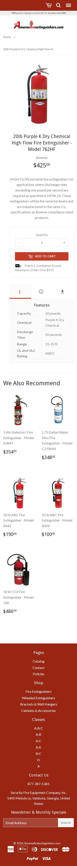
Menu (68, 3)
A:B (38, 734)
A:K (38, 747)
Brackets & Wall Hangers (38, 704)
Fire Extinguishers (38, 691)
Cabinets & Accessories (38, 710)
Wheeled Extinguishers (38, 698)
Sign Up (66, 822)
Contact (38, 668)
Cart (49, 5)
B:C (38, 753)
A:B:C (38, 728)
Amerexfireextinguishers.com (42, 843)
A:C (38, 741)
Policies (38, 674)
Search (58, 3)
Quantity (42, 234)
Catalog (38, 661)
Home (7, 37)
